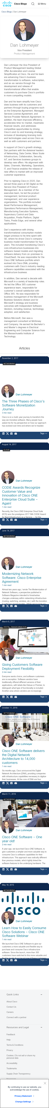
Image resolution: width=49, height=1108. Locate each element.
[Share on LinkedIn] (4, 435)
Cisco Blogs (20, 4)
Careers (10, 1012)
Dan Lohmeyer (24, 395)
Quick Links (13, 995)
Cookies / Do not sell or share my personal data (21, 1057)
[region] (24, 1093)
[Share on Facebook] (12, 435)
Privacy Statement (23, 1096)
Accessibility (12, 1063)
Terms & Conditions (15, 1045)
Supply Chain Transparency (18, 1074)
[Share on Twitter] (8, 435)
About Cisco (12, 1002)
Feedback (11, 1035)
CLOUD (6, 450)
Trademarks (12, 1069)
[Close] (45, 1083)
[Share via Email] (16, 435)
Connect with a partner (16, 1017)
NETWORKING (9, 364)
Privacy (10, 1050)
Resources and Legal (18, 1027)
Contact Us (11, 1007)
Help (8, 1040)
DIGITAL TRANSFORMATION (14, 627)
